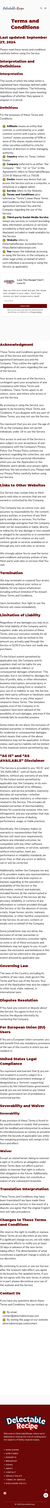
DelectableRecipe (24, 1433)
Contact (11, 1472)
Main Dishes (12, 1450)
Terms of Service (15, 1480)
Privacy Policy (14, 1476)
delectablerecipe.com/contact (20, 1323)
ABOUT (9, 1468)
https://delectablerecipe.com (19, 247)
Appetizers (12, 1453)
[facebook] (5, 1493)
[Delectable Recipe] (13, 8)
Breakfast (11, 1461)
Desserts (11, 1457)
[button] (41, 8)
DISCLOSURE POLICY (16, 1483)
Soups (9, 1465)
